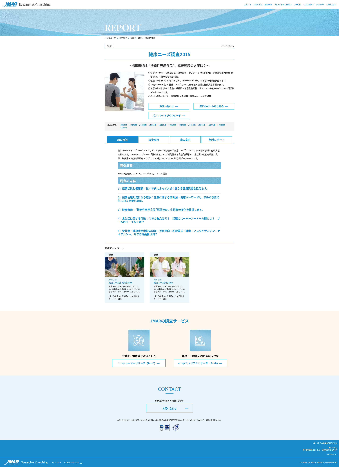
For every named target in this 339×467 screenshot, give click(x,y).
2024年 (143, 125)
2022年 (163, 125)
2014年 (124, 127)
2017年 (212, 125)
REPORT (123, 38)
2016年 (222, 125)
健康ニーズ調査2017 (163, 282)
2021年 (173, 125)
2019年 (192, 125)
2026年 (124, 125)
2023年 (153, 125)
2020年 (183, 125)
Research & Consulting (35, 4)
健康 (132, 38)
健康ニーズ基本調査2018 (120, 282)
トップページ (110, 38)
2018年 (202, 125)
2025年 (134, 125)
